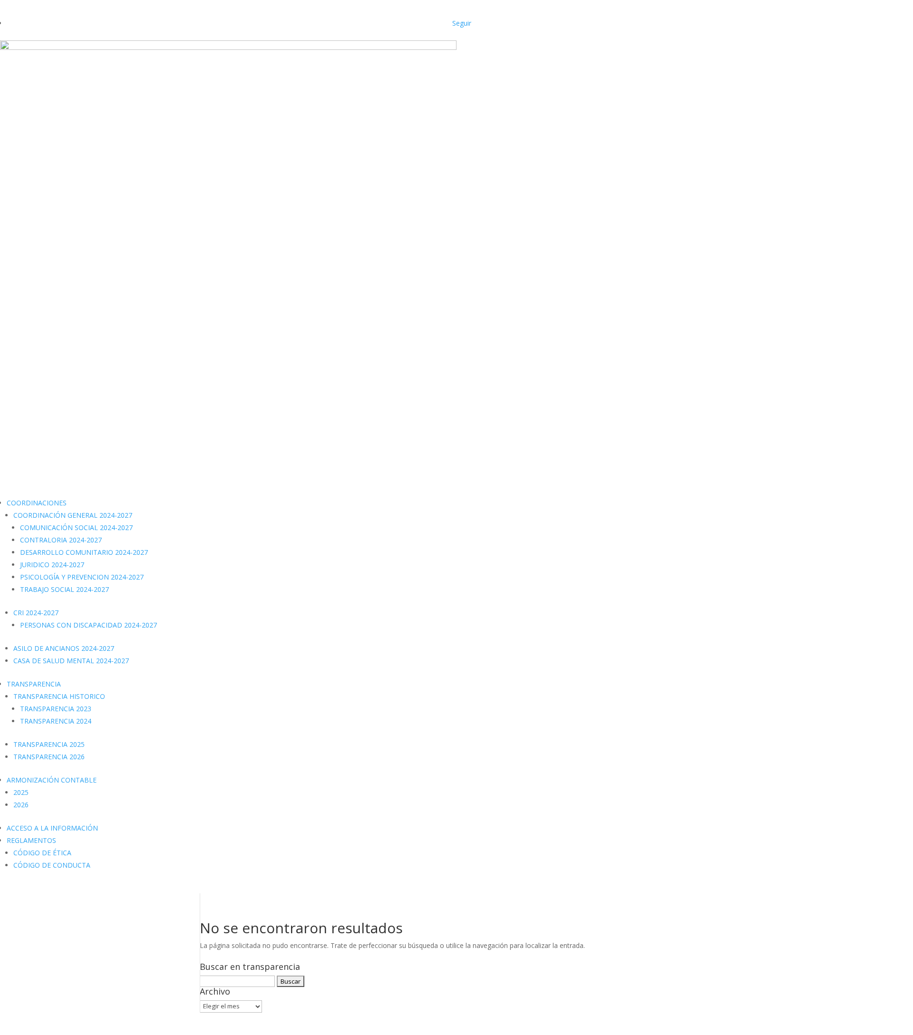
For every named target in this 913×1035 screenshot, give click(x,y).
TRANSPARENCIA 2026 (49, 756)
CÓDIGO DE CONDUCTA (51, 865)
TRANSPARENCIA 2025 (49, 744)
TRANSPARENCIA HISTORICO (59, 696)
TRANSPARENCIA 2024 (55, 720)
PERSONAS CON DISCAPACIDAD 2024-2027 (88, 624)
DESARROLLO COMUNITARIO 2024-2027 (84, 552)
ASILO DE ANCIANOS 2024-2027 (63, 648)
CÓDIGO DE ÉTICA (42, 852)
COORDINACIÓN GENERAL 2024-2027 (72, 515)
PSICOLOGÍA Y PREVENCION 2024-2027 (82, 576)
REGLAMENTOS (31, 840)
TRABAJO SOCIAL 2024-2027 (64, 589)
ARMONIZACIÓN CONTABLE (52, 779)
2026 (21, 804)
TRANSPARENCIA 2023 (55, 708)
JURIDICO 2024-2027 (52, 564)
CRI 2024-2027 (35, 612)
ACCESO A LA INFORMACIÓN (52, 827)
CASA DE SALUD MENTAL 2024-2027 (71, 660)
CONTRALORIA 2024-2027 (61, 539)
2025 (21, 792)
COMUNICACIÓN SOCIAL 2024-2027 (76, 527)
